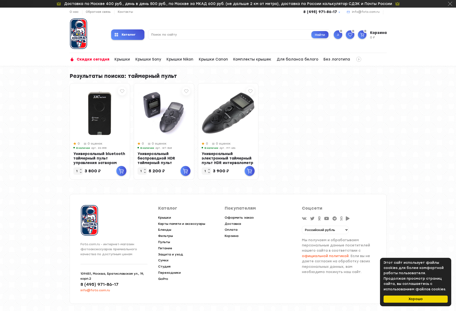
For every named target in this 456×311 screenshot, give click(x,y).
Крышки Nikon (179, 59)
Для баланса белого (297, 59)
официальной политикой (325, 256)
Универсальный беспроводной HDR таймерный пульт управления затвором (159, 161)
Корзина (231, 236)
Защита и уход (170, 254)
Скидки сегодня (93, 59)
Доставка (233, 224)
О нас (74, 12)
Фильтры (165, 236)
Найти (320, 35)
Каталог (129, 34)
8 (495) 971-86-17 (320, 12)
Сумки (163, 260)
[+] (121, 171)
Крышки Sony (148, 59)
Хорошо (415, 299)
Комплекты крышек (252, 59)
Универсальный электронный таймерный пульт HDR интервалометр (227, 158)
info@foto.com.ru (366, 12)
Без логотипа (336, 59)
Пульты (164, 242)
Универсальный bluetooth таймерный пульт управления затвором (99, 158)
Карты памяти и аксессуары (181, 224)
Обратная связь (98, 12)
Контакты (125, 12)
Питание (165, 248)
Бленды (164, 229)
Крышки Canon (213, 59)
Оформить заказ (239, 217)
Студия (164, 266)
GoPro (163, 279)
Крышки (122, 59)
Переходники (169, 272)
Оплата (231, 229)
